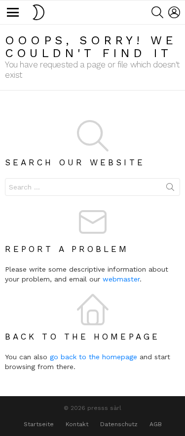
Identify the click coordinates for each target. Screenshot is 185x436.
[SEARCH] (157, 12)
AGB (155, 424)
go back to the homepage (93, 357)
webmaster (121, 279)
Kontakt (77, 424)
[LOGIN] (174, 12)
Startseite (39, 424)
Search (170, 189)
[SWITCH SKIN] (38, 12)
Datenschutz (119, 424)
